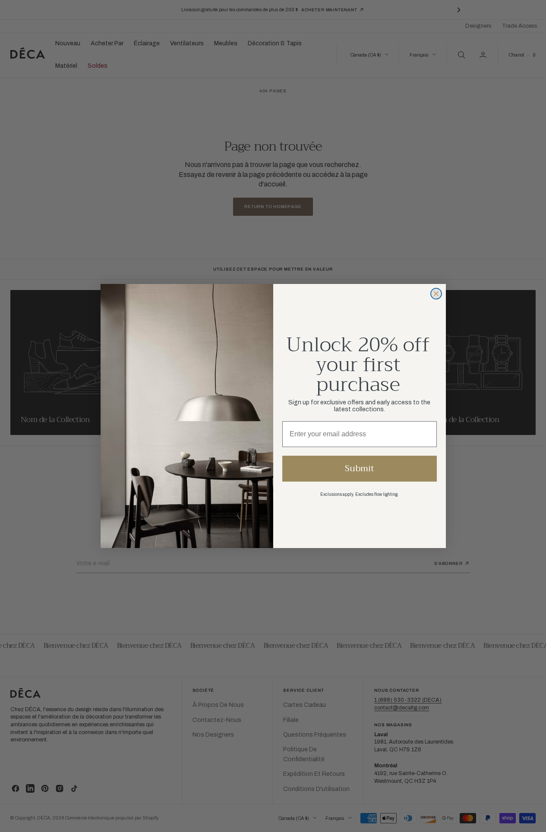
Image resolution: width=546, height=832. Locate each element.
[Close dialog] (436, 293)
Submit (359, 468)
